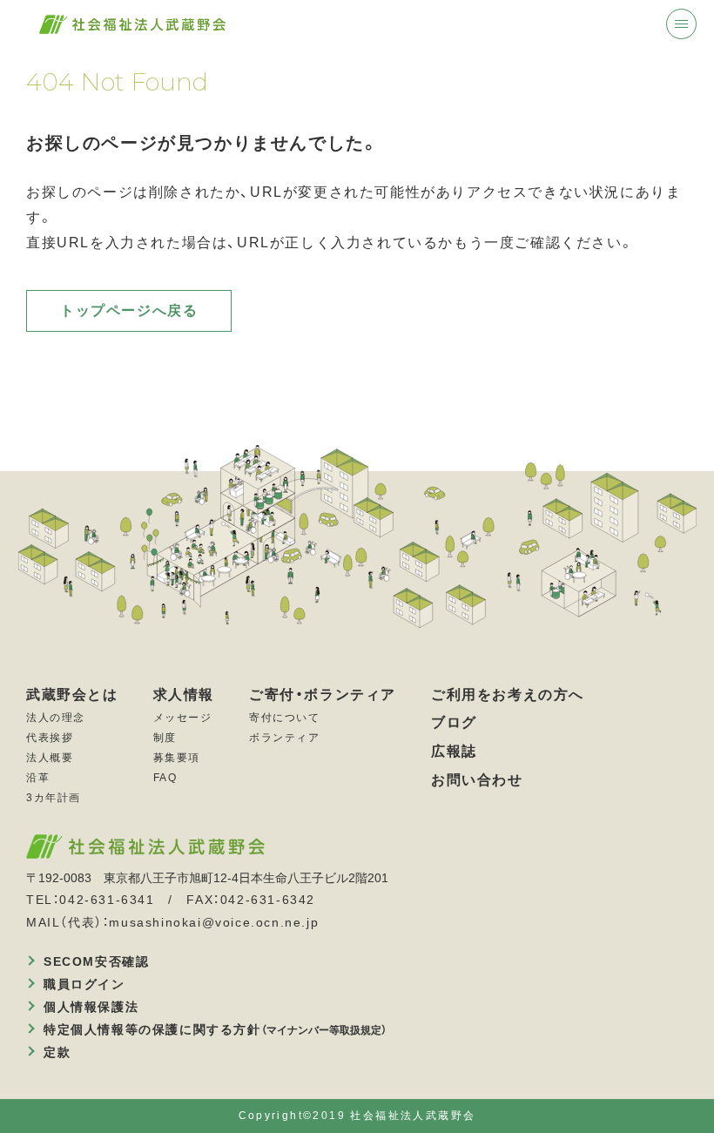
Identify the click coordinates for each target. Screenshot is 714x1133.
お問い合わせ (477, 779)
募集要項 (176, 758)
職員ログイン (84, 984)
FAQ (165, 778)
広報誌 (454, 751)
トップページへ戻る (129, 310)
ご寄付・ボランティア (322, 694)
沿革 (38, 778)
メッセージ (182, 717)
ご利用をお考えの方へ (507, 694)
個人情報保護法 (91, 1007)
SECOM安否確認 (96, 961)
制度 (165, 738)
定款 (57, 1052)
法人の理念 (55, 717)
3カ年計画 (53, 798)
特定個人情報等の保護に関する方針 (215, 1029)
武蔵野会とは (72, 694)
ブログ (454, 722)
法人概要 (49, 758)
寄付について (284, 717)
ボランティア (284, 738)
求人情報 (183, 694)
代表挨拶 (49, 738)
